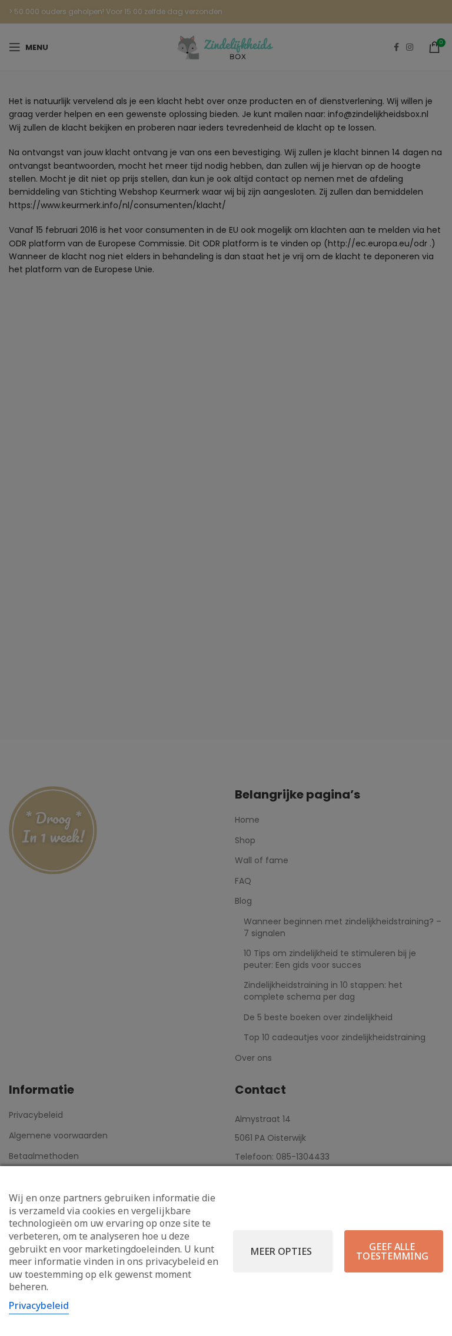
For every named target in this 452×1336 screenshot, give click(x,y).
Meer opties (281, 1251)
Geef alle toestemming (392, 1251)
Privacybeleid (39, 1305)
